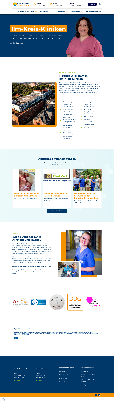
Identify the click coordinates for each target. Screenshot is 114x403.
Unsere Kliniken (63, 374)
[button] (27, 11)
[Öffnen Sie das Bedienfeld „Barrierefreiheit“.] (3, 400)
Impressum (84, 371)
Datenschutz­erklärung (87, 367)
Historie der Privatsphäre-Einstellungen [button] (88, 380)
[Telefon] (35, 4)
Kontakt (46, 272)
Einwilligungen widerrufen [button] (88, 385)
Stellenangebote (23, 272)
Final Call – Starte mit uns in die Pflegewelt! (56, 194)
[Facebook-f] (96, 395)
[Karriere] (68, 4)
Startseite (62, 364)
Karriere (72, 3)
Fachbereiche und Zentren (66, 367)
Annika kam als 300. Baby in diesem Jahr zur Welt (26, 194)
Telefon (39, 3)
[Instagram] (99, 395)
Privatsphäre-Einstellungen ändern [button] (88, 375)
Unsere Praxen (63, 378)
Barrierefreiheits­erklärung (88, 364)
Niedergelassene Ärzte (65, 382)
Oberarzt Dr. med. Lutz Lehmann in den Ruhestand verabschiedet (86, 195)
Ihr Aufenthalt (63, 371)
